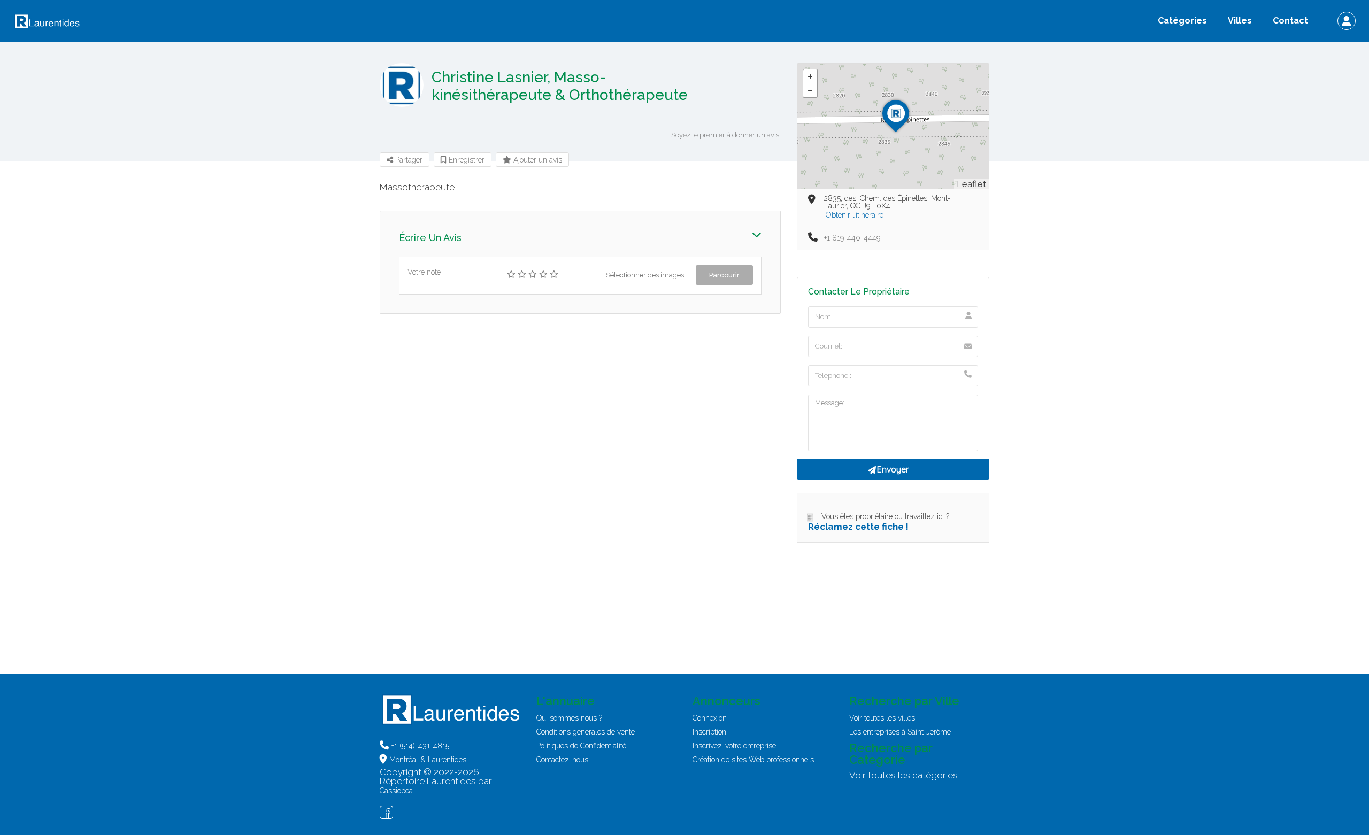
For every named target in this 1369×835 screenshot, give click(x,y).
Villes (1240, 21)
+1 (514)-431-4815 (420, 745)
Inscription (709, 732)
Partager (407, 160)
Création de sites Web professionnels (753, 759)
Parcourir (724, 275)
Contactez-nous (562, 759)
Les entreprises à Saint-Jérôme (900, 732)
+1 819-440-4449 (852, 238)
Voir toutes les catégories (903, 775)
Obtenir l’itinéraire (854, 215)
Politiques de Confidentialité (581, 745)
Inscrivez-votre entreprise (734, 745)
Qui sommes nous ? (569, 718)
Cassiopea (396, 790)
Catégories (1182, 21)
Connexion (710, 718)
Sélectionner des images (645, 275)
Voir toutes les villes (882, 718)
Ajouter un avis (536, 160)
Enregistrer (465, 160)
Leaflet (971, 184)
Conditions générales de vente (585, 732)
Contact (1290, 21)
